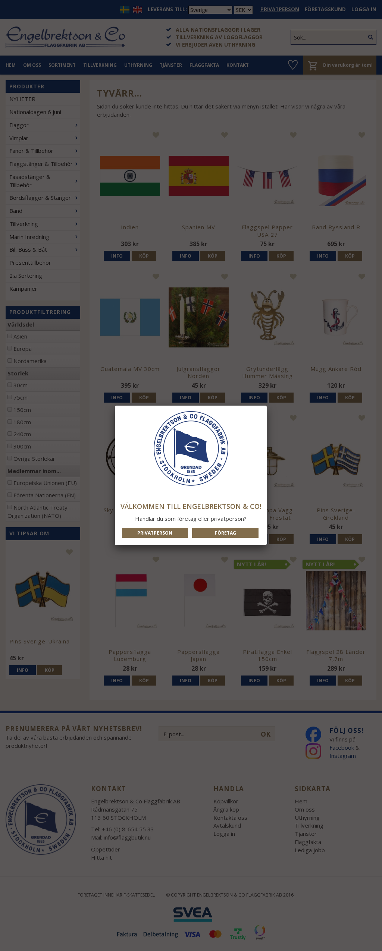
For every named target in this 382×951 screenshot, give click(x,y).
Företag (225, 533)
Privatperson (154, 533)
